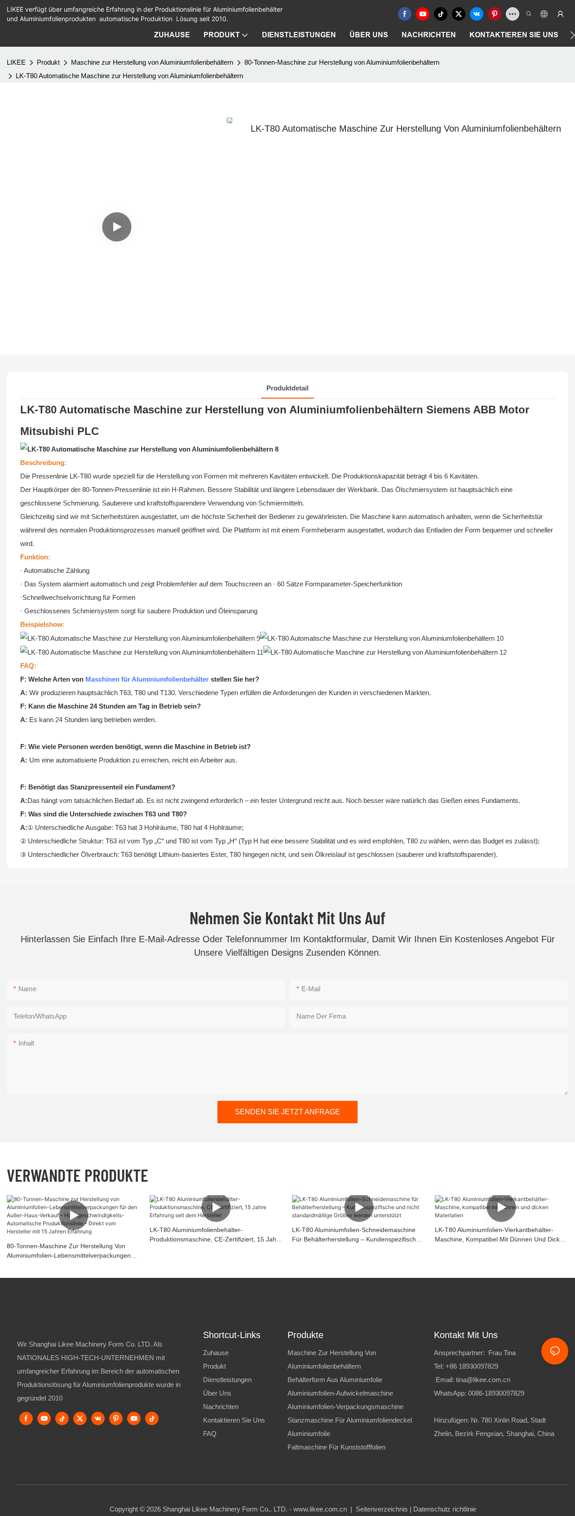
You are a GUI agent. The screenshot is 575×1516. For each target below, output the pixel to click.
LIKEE (16, 62)
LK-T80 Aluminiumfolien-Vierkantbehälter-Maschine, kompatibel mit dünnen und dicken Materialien (501, 1235)
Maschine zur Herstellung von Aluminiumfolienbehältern (152, 62)
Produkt (48, 62)
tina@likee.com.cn (483, 1379)
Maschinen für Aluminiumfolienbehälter (147, 679)
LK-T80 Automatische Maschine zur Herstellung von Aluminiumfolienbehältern (129, 76)
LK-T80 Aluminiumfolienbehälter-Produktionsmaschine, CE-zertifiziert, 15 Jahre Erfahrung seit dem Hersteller (216, 1235)
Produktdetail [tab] (287, 388)
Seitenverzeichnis (382, 1509)
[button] (572, 35)
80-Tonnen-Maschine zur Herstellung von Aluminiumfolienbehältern (341, 62)
